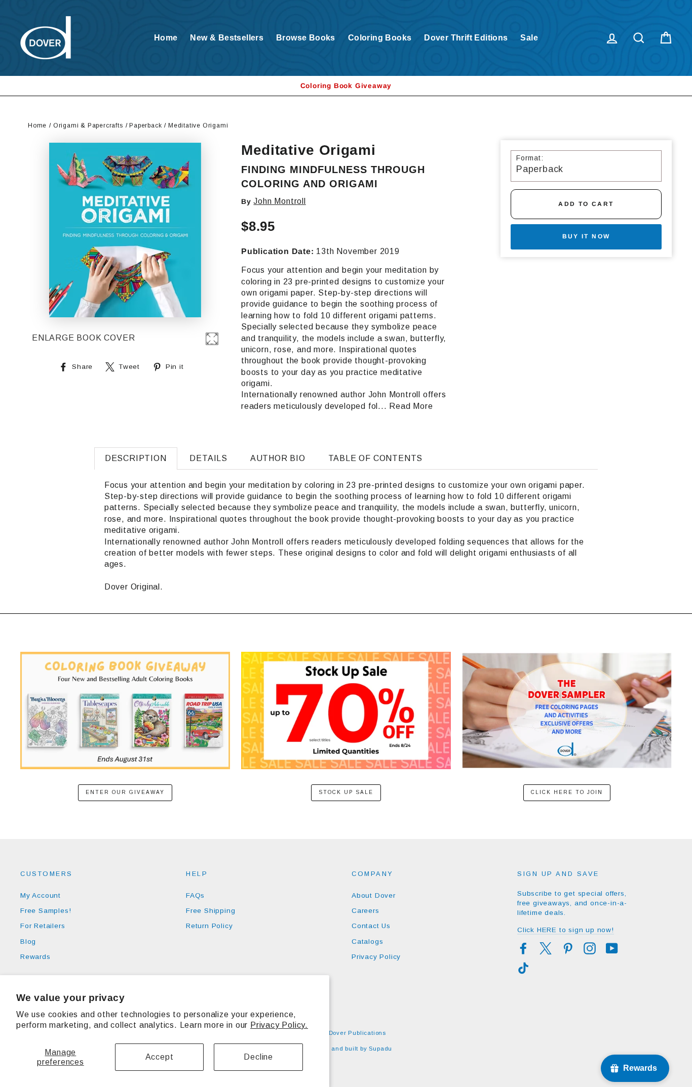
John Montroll (279, 201)
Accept (159, 1057)
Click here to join (567, 792)
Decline (258, 1057)
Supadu (380, 1049)
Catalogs (367, 941)
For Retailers (42, 926)
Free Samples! (45, 910)
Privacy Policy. (279, 1025)
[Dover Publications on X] (546, 948)
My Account (40, 895)
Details (208, 458)
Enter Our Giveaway (125, 792)
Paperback (145, 125)
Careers (365, 910)
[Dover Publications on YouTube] (612, 948)
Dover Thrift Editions (466, 37)
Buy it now (586, 236)
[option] (346, 86)
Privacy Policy (376, 956)
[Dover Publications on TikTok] (523, 968)
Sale (529, 37)
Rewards (35, 956)
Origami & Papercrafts (88, 125)
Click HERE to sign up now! (565, 930)
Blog (28, 941)
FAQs (195, 895)
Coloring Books (380, 37)
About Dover (374, 895)
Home (166, 37)
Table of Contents (375, 458)
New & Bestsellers (226, 37)
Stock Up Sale (346, 792)
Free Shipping (210, 910)
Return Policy (209, 926)
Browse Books (305, 37)
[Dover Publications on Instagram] (590, 948)
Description (136, 458)
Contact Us (371, 926)
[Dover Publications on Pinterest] (568, 948)
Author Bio (277, 458)
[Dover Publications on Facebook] (523, 948)
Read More (411, 406)
